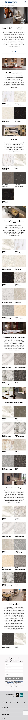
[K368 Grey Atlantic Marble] (8, 310)
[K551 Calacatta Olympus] (8, 359)
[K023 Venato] (20, 160)
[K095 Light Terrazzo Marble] (8, 294)
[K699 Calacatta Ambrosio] (8, 96)
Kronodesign (11, 5)
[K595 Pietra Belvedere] (20, 412)
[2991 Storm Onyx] (8, 178)
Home (3, 5)
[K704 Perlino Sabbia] (8, 113)
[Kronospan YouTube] (17, 702)
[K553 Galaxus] (20, 375)
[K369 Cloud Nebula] (20, 277)
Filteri (14, 51)
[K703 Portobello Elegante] (20, 96)
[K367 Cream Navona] (20, 294)
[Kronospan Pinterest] (13, 702)
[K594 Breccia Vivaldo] (8, 445)
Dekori (6, 5)
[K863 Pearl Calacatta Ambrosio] (8, 160)
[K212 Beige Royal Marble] (20, 310)
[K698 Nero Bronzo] (20, 113)
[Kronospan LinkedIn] (21, 702)
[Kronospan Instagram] (10, 702)
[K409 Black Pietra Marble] (20, 178)
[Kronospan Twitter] (6, 702)
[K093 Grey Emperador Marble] (20, 359)
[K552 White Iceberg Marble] (8, 375)
